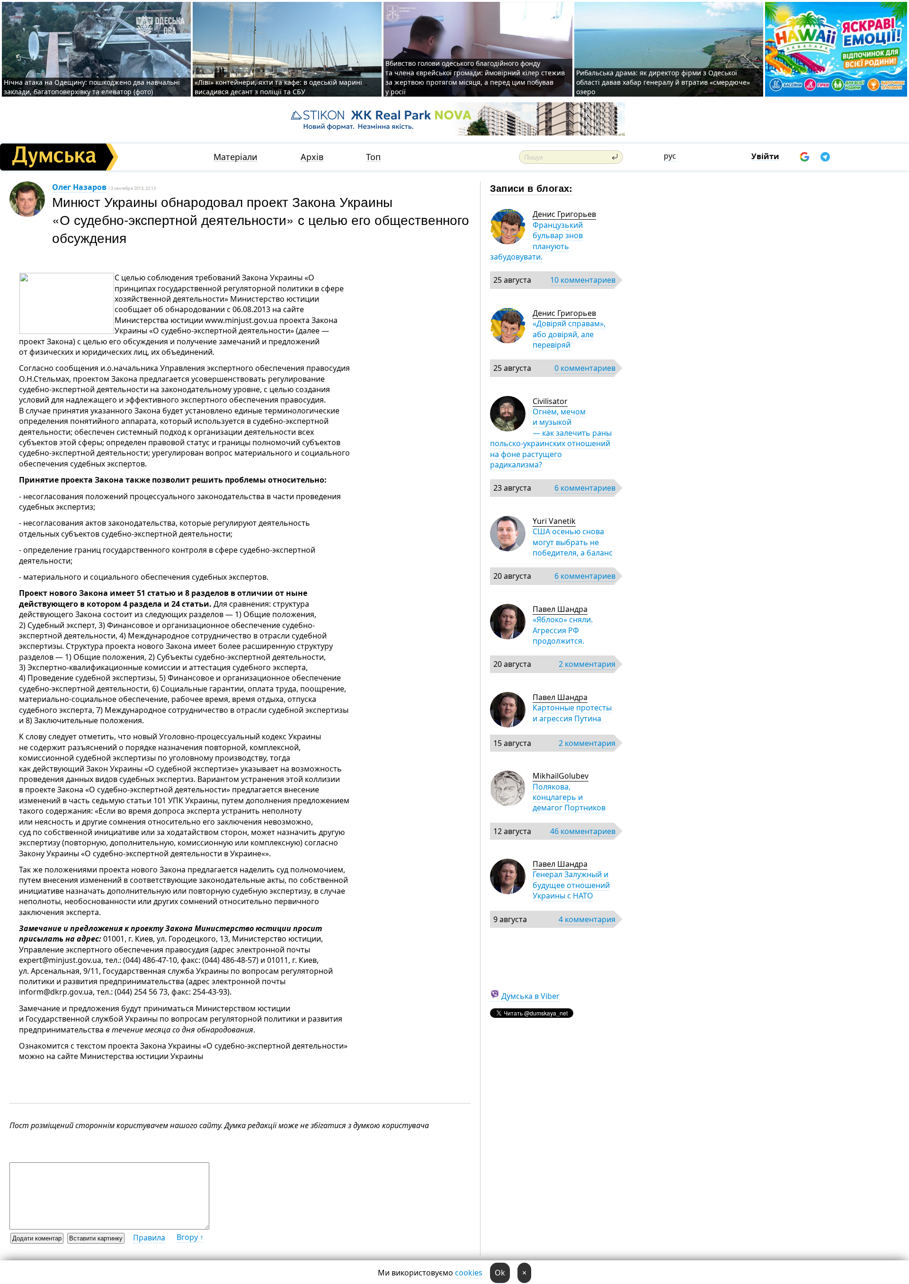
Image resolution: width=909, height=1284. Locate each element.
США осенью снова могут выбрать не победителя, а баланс (573, 542)
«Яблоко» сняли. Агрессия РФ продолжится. (563, 630)
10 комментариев (582, 280)
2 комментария (587, 664)
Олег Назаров (79, 187)
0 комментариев (584, 368)
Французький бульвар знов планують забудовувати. (536, 241)
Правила (149, 1237)
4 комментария (587, 919)
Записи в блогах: (531, 188)
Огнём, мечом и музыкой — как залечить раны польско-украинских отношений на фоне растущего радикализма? (551, 438)
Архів (312, 157)
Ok (500, 1272)
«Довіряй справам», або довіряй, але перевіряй (569, 334)
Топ (373, 157)
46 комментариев (582, 831)
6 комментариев (584, 488)
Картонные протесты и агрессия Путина (572, 712)
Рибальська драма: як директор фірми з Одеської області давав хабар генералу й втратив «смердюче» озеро (663, 82)
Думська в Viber (530, 996)
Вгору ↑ (190, 1237)
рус (670, 156)
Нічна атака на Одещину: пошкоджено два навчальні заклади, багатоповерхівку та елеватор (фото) (92, 87)
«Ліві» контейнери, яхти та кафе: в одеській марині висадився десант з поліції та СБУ (278, 87)
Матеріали (236, 157)
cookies (468, 1272)
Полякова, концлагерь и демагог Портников (569, 797)
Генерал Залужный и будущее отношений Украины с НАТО (571, 885)
